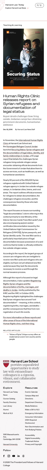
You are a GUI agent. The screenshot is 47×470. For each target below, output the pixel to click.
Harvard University (10, 444)
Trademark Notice (32, 441)
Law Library (7, 406)
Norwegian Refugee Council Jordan (22, 146)
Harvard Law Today (14, 5)
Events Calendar (31, 392)
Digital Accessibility (32, 438)
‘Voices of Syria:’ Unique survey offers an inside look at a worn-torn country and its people (25, 336)
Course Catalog (9, 398)
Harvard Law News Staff (26, 129)
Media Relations (31, 406)
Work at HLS (8, 413)
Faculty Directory (9, 402)
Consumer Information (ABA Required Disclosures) (34, 420)
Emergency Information (34, 413)
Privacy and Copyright (33, 444)
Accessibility (30, 435)
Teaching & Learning (12, 25)
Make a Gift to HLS (32, 409)
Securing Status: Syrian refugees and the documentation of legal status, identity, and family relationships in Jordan (23, 152)
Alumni (6, 409)
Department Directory (33, 402)
